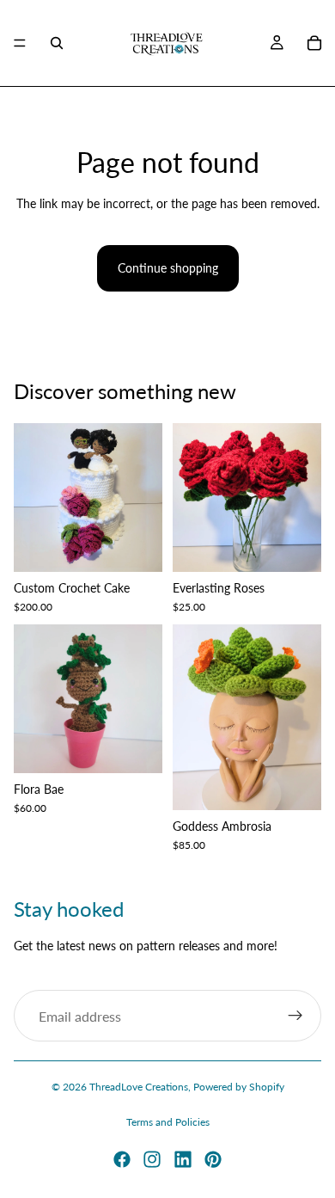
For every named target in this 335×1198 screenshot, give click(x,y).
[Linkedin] (183, 1159)
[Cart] (314, 43)
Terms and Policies (168, 1121)
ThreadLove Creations (138, 1086)
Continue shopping (168, 268)
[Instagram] (152, 1159)
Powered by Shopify (238, 1086)
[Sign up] (295, 1016)
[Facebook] (122, 1159)
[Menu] (20, 43)
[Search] (57, 43)
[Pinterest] (213, 1159)
